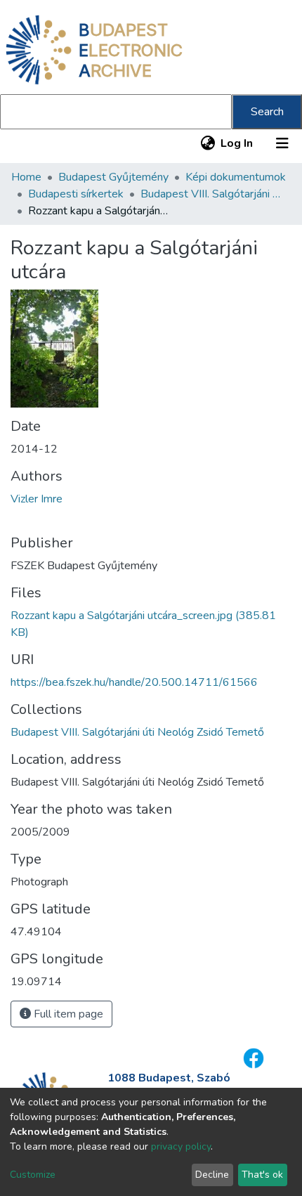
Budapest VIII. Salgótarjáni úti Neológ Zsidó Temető (210, 194)
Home (26, 177)
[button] (207, 143)
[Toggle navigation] (282, 143)
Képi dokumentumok (235, 177)
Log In (237, 143)
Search (267, 111)
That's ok (262, 1174)
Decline (212, 1174)
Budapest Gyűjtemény (113, 177)
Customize (32, 1174)
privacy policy (181, 1146)
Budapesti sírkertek (76, 194)
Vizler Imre (37, 499)
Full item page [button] (67, 1014)
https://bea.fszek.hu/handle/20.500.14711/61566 (134, 682)
